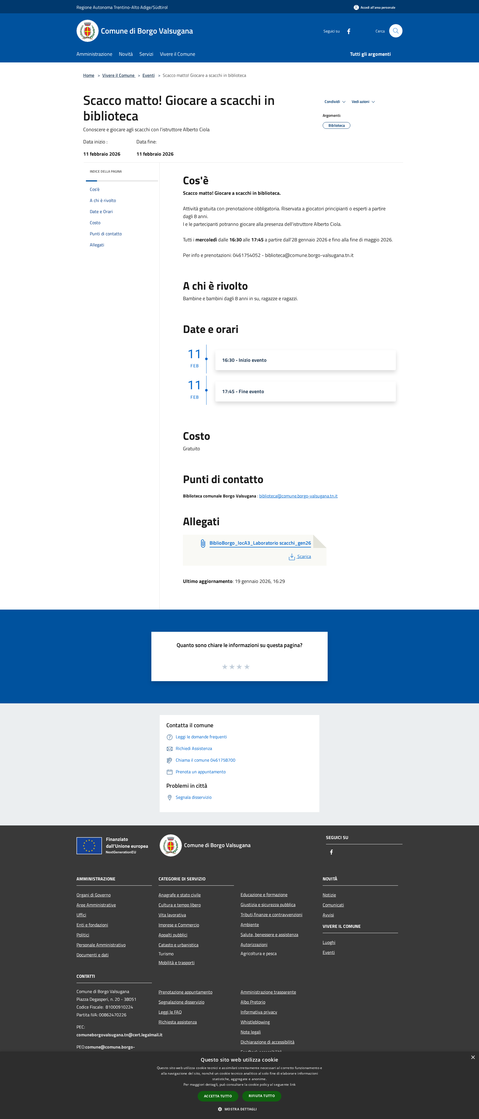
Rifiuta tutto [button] (262, 1095)
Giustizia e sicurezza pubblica (268, 904)
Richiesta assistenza (178, 1022)
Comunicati (333, 904)
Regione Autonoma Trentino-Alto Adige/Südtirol (122, 7)
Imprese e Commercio (179, 924)
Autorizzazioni (254, 944)
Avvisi (328, 914)
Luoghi (329, 942)
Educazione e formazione (264, 894)
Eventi (148, 75)
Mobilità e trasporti (177, 962)
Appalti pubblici (173, 934)
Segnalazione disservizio (181, 1002)
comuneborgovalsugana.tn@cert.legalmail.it (119, 1034)
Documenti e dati (93, 954)
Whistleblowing (255, 1022)
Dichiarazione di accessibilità (267, 1042)
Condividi (333, 101)
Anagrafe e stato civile (180, 894)
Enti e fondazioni (92, 924)
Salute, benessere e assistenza (269, 934)
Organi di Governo (94, 894)
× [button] (473, 1057)
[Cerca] (395, 30)
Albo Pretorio (253, 1002)
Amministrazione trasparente (268, 992)
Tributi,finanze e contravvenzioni (271, 914)
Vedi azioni (361, 101)
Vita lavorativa (172, 914)
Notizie (329, 894)
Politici (83, 934)
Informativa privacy (259, 1012)
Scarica (304, 556)
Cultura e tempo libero (180, 904)
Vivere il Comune (119, 75)
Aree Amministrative (96, 904)
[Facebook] (346, 30)
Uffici (81, 914)
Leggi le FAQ (170, 1012)
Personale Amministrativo (101, 944)
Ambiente (250, 924)
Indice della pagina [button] (106, 171)
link (292, 1084)
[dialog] (239, 1085)
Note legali (251, 1032)
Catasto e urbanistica (178, 944)
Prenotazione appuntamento (185, 992)
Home (88, 75)
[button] (239, 1109)
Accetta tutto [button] (218, 1096)
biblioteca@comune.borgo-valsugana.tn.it (298, 495)
